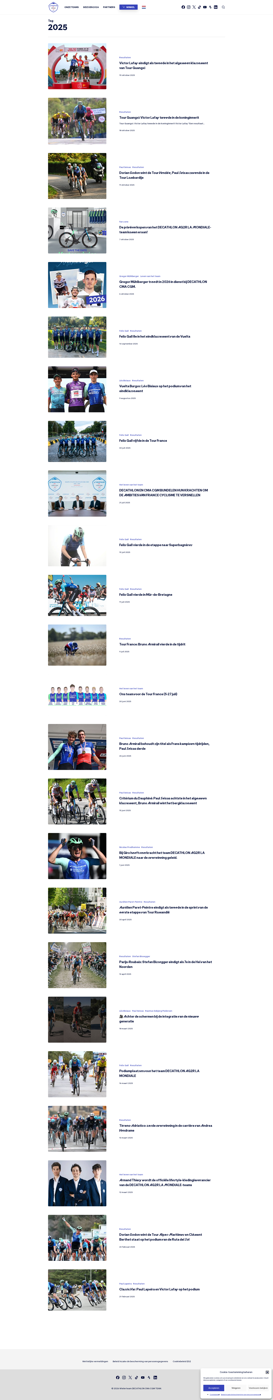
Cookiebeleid (215, 1394)
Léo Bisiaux (125, 380)
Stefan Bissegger (141, 956)
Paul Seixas (125, 167)
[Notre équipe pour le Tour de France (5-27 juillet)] (77, 694)
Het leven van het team (131, 484)
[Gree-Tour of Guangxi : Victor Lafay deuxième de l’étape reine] (77, 121)
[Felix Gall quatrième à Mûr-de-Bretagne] (77, 595)
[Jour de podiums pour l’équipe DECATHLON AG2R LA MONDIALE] (77, 1074)
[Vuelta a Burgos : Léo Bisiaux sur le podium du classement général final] (77, 389)
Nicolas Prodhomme (129, 847)
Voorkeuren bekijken (258, 1388)
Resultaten (125, 57)
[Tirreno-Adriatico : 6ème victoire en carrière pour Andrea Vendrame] (77, 1129)
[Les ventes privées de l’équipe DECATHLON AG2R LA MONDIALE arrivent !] (77, 230)
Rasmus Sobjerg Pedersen (158, 1011)
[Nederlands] (144, 7)
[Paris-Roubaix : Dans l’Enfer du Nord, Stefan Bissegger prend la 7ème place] (77, 965)
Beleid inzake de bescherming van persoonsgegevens (241, 1394)
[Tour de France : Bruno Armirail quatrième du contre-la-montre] (77, 645)
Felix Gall (124, 331)
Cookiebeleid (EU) (182, 1361)
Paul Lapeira (125, 1283)
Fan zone (123, 221)
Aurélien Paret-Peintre (130, 902)
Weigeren (236, 1388)
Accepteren (213, 1388)
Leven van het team (150, 276)
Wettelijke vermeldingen (95, 1361)
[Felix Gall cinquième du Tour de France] (77, 441)
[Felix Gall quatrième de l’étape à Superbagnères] (77, 545)
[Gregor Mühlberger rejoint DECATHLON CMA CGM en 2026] (77, 285)
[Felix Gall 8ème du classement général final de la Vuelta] (77, 337)
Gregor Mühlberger (129, 276)
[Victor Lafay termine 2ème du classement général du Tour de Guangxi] (77, 66)
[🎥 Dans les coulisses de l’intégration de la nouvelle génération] (77, 1020)
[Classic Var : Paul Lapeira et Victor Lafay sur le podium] (77, 1289)
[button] (267, 1372)
